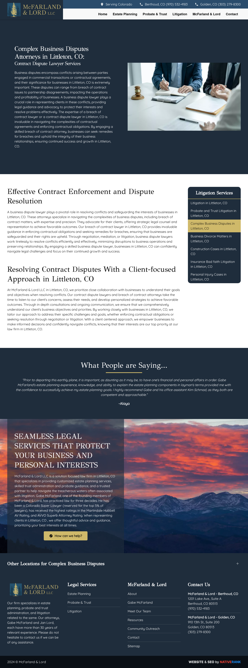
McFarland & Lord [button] (206, 14)
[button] (124, 563)
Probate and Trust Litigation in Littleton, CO (213, 213)
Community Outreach (144, 629)
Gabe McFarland (140, 602)
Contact (232, 14)
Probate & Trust (155, 14)
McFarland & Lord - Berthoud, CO (213, 594)
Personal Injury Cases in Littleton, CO (208, 276)
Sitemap (134, 646)
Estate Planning (125, 14)
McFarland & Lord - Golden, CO (211, 617)
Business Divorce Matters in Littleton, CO (211, 238)
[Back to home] (34, 10)
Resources (135, 620)
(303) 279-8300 (199, 632)
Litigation (179, 14)
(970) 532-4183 (199, 608)
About (132, 594)
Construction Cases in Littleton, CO (213, 251)
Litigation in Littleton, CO (209, 203)
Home (102, 14)
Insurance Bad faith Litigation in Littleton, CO (213, 264)
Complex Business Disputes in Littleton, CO (213, 225)
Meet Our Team (139, 611)
